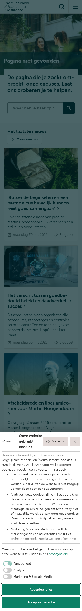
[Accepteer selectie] (75, 441)
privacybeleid (58, 554)
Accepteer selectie (41, 602)
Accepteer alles (41, 589)
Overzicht (58, 441)
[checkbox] (16, 563)
